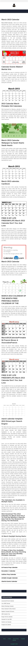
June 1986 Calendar (5, 603)
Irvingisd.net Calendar (6, 624)
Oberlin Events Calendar (9, 581)
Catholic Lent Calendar (6, 622)
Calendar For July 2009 (6, 619)
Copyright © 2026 (14, 644)
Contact (9, 638)
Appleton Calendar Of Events (7, 611)
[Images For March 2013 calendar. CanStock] (14, 171)
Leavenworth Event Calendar (7, 600)
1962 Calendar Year (5, 614)
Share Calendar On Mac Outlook (8, 608)
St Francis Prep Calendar (9, 567)
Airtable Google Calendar (9, 578)
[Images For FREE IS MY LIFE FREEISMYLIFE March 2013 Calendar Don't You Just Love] (14, 208)
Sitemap (14, 640)
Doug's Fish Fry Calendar (6, 616)
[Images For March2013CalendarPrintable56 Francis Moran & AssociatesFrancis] (14, 328)
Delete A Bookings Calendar (7, 606)
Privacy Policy (16, 638)
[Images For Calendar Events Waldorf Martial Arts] (14, 57)
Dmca (4, 638)
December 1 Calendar (8, 571)
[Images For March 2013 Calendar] (14, 252)
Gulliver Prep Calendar (8, 574)
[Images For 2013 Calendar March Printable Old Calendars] (14, 94)
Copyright (23, 638)
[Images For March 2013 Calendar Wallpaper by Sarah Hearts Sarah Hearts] (14, 130)
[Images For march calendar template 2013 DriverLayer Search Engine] (14, 409)
